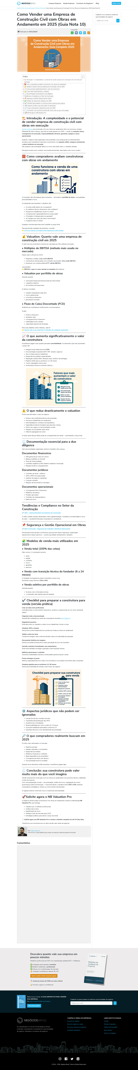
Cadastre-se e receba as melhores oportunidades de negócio (107, 16)
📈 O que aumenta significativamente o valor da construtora (42, 89)
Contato (106, 1021)
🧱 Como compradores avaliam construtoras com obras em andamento (45, 84)
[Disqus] (54, 869)
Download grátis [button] (34, 1006)
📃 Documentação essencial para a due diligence (38, 94)
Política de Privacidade (110, 1027)
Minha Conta (116, 3)
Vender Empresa (68, 3)
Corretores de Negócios (84, 3)
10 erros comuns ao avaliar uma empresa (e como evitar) (43, 231)
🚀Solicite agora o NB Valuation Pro (35, 113)
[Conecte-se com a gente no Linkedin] (78, 1059)
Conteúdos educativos (73, 1030)
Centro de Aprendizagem (28, 8)
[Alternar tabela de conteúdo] (82, 77)
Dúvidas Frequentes (110, 1024)
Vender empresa (27, 129)
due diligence (65, 618)
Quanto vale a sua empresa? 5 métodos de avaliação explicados (46, 330)
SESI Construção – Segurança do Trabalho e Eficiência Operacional (47, 529)
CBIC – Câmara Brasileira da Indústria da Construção (42, 513)
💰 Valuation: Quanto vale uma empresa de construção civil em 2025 (44, 87)
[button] (88, 32)
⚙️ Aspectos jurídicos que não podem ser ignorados (40, 106)
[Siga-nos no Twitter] (72, 1059)
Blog (97, 3)
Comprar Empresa (55, 3)
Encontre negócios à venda (75, 1024)
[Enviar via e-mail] (84, 32)
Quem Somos (108, 1030)
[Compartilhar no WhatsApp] (72, 32)
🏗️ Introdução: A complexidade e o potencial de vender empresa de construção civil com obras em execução (53, 81)
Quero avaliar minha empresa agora (44, 976)
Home (18, 8)
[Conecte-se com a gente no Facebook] (66, 1059)
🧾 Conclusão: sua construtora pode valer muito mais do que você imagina (47, 110)
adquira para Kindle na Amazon (39, 1001)
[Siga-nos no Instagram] (60, 1059)
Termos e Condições (110, 1033)
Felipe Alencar (35, 831)
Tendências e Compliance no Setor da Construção (38, 96)
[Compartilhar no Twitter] (80, 32)
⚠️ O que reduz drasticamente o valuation (36, 91)
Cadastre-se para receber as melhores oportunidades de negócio (91, 999)
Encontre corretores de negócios (76, 1027)
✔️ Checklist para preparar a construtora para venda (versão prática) (45, 103)
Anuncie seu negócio (73, 1021)
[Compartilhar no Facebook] (76, 32)
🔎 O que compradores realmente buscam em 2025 (40, 108)
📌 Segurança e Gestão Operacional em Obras (38, 98)
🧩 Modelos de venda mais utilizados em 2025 (38, 101)
